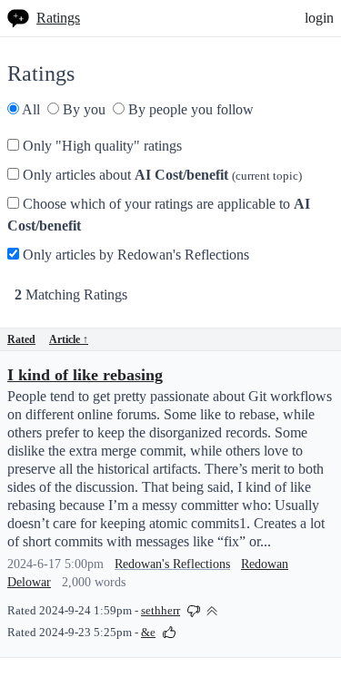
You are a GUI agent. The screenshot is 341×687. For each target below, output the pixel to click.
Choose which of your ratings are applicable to (158, 214)
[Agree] (169, 631)
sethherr (160, 610)
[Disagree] (193, 609)
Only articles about (160, 174)
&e (148, 632)
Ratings (58, 17)
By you (82, 109)
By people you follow (189, 109)
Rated (21, 339)
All (29, 109)
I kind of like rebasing (85, 375)
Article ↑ (68, 339)
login (319, 17)
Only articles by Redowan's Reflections (134, 254)
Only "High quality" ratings (100, 145)
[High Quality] (212, 609)
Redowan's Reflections (172, 564)
